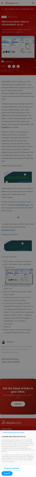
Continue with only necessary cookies (13, 432)
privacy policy (10, 461)
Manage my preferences (11, 468)
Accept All (7, 473)
